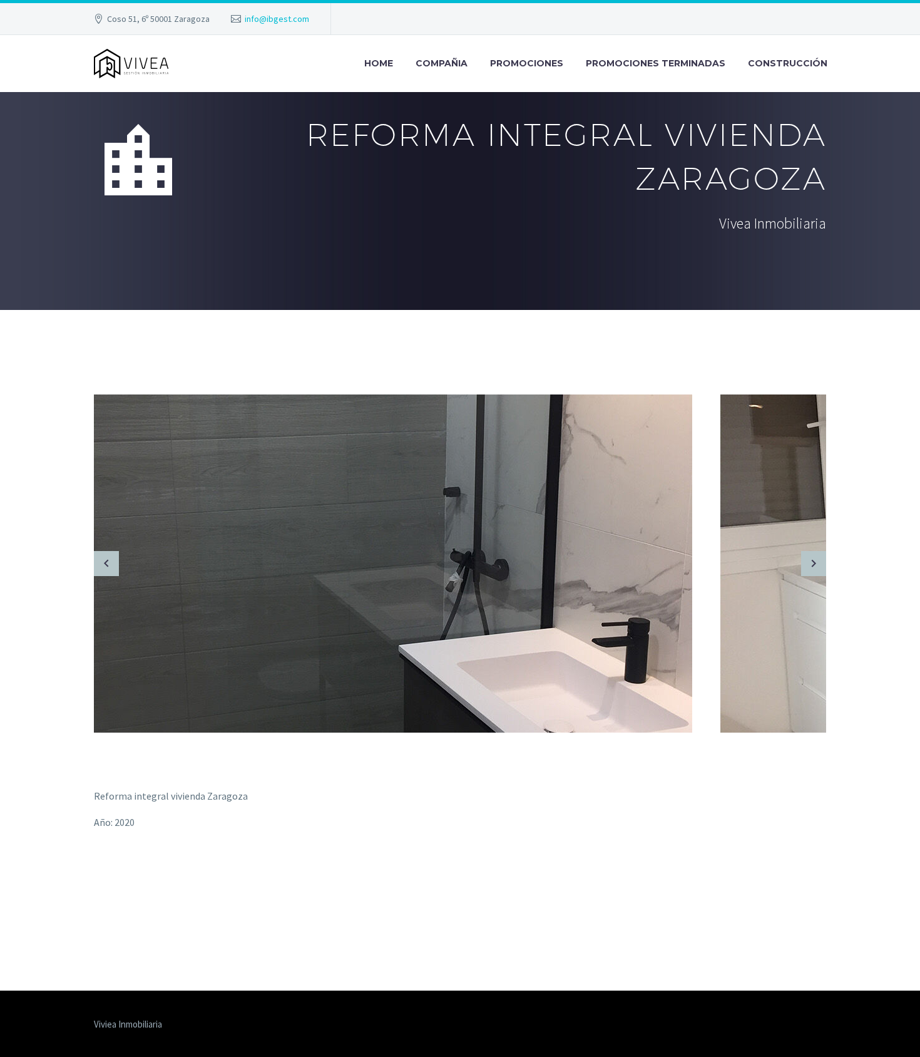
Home (378, 63)
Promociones (526, 63)
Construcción (787, 63)
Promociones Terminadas (655, 63)
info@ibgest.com (277, 18)
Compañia (442, 63)
